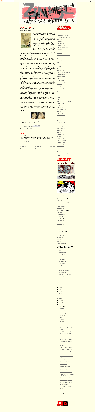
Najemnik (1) (60, 113)
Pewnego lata (60, 41)
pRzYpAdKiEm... (62, 279)
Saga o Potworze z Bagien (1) (63, 72)
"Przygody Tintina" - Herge (65, 331)
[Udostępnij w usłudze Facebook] (38, 126)
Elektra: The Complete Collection (64, 148)
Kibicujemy (59, 208)
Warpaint (59, 95)
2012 (60, 298)
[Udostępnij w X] (36, 126)
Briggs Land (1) (60, 130)
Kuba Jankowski (60, 212)
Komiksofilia (62, 276)
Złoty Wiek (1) (60, 39)
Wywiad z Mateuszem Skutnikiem (67, 377)
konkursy (59, 233)
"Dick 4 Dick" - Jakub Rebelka (66, 337)
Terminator (59, 84)
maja (61, 321)
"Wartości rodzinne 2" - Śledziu (66, 353)
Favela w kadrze (60, 146)
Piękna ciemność (61, 70)
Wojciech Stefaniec (61, 226)
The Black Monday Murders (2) (64, 117)
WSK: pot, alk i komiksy (65, 361)
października (63, 310)
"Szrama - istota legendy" (65, 351)
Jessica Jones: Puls (61, 109)
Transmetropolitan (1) (61, 76)
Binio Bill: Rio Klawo (61, 140)
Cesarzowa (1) (60, 124)
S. (57, 68)
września (62, 313)
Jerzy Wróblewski (61, 206)
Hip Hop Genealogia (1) (62, 45)
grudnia (61, 306)
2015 (60, 291)
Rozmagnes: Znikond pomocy (63, 35)
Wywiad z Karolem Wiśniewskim (67, 349)
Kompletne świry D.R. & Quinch (64, 101)
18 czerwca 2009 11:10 (28, 141)
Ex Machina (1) (60, 88)
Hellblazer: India (60, 103)
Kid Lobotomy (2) (61, 115)
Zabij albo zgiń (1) (61, 151)
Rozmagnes (59, 220)
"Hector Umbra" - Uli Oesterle (66, 339)
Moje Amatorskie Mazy (64, 270)
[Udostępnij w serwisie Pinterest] (39, 126)
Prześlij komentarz (24, 144)
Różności (62, 388)
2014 (60, 293)
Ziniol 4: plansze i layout (65, 384)
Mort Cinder (59, 53)
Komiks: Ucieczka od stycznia (66, 347)
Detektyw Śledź (60, 51)
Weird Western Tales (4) (62, 119)
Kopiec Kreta (62, 263)
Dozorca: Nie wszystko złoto (63, 37)
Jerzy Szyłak (60, 204)
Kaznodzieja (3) (60, 138)
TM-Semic (59, 224)
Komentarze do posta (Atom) (32, 148)
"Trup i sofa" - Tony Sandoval (66, 380)
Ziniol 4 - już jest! (63, 364)
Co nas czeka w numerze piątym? (67, 359)
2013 (60, 296)
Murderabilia (59, 49)
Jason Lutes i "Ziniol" (64, 391)
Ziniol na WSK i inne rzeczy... (66, 372)
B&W (60, 250)
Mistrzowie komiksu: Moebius (63, 55)
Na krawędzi (59, 218)
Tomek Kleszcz (62, 252)
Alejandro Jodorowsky (62, 198)
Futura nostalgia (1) (61, 82)
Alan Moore (59, 197)
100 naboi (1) (60, 136)
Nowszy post (23, 146)
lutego (61, 393)
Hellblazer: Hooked (61, 142)
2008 (60, 398)
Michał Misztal (60, 216)
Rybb (25, 135)
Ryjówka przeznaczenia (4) (63, 31)
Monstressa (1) (60, 144)
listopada (62, 308)
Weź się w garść (60, 43)
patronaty (59, 235)
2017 (60, 287)
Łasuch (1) (59, 60)
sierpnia (62, 315)
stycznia (62, 396)
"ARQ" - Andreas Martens (65, 386)
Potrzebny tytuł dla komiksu (63, 47)
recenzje (25, 128)
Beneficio (59, 93)
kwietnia (62, 323)
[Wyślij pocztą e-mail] (34, 126)
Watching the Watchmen (65, 369)
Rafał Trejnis (61, 265)
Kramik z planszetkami (62, 210)
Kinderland (59, 64)
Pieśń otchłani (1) (61, 122)
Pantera (59, 132)
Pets (58, 99)
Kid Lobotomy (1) (61, 128)
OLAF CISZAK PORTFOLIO (65, 274)
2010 (60, 302)
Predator (59, 97)
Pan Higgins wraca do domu (63, 86)
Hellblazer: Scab (60, 155)
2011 (60, 300)
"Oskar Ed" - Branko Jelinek (66, 382)
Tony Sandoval (35, 128)
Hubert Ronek (62, 254)
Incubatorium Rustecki (62, 202)
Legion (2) (59, 105)
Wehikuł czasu (60, 134)
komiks (58, 229)
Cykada (58, 62)
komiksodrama (62, 272)
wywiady (59, 241)
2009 (60, 304)
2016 (60, 289)
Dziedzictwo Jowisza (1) (62, 153)
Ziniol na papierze (61, 227)
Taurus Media (29, 128)
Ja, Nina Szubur (60, 66)
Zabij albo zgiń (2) (61, 120)
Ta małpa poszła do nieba (62, 91)
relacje (58, 239)
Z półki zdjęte (62, 259)
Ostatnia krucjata (61, 58)
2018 (60, 285)
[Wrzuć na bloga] (35, 126)
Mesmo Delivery (60, 80)
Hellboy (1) (59, 149)
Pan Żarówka (60, 107)
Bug (58, 78)
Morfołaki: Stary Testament (63, 57)
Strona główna (38, 146)
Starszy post (52, 146)
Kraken (58, 33)
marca (61, 326)
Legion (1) (59, 111)
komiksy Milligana (61, 231)
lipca (61, 317)
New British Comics (64, 345)
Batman (59, 200)
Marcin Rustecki (60, 214)
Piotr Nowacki (62, 257)
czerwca (62, 319)
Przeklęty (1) (60, 126)
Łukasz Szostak (60, 243)
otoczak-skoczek (62, 268)
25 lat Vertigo (60, 195)
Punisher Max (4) (61, 74)
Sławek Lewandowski (61, 222)
